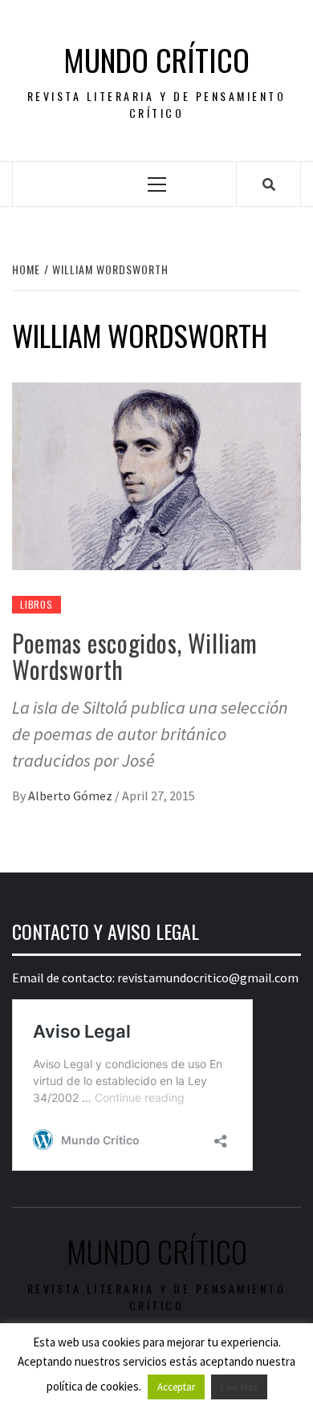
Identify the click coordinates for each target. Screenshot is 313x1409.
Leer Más (239, 1387)
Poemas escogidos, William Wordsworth (135, 656)
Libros (36, 604)
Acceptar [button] (176, 1387)
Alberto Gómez (71, 796)
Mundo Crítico (156, 59)
